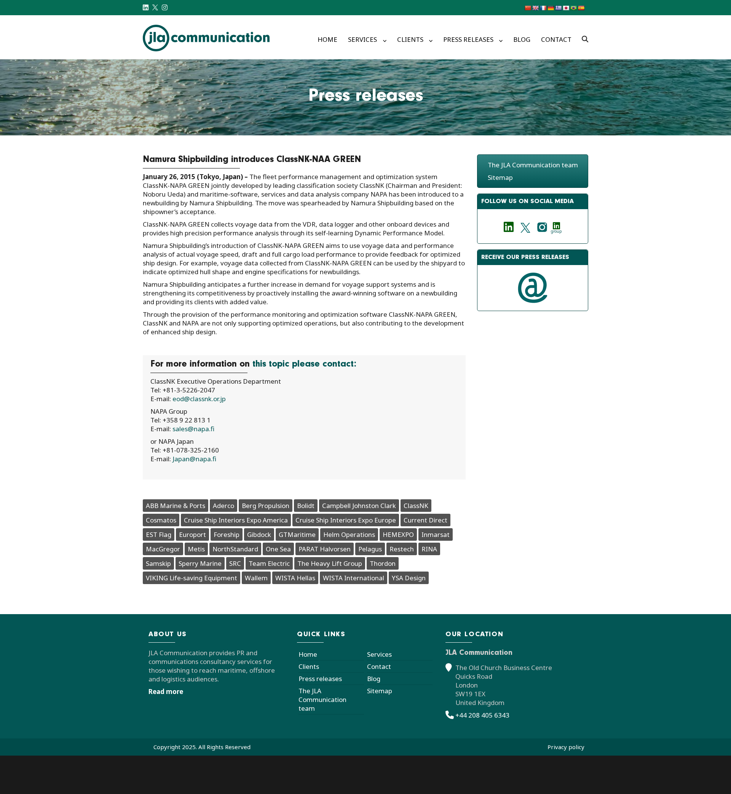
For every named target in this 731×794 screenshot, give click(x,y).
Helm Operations (349, 534)
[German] (550, 8)
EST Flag (158, 534)
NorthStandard (235, 549)
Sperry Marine (200, 563)
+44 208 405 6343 (482, 715)
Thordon (383, 563)
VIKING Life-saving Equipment (191, 577)
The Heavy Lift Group (329, 563)
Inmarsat (435, 534)
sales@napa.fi (196, 428)
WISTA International (353, 577)
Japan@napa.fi (194, 458)
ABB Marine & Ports (175, 505)
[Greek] (558, 8)
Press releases (468, 39)
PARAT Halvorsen (324, 549)
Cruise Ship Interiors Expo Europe (345, 520)
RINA (429, 549)
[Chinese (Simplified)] (527, 8)
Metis (196, 549)
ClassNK (416, 505)
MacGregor (163, 549)
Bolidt (305, 505)
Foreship (226, 534)
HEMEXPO (398, 534)
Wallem (256, 577)
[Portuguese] (573, 8)
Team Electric (269, 563)
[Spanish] (581, 8)
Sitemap (500, 177)
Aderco (223, 505)
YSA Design (409, 577)
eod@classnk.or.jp (199, 398)
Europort (192, 534)
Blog (521, 39)
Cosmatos (161, 520)
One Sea (278, 549)
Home (327, 39)
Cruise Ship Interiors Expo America (236, 520)
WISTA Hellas (295, 577)
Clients (410, 39)
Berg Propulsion (265, 505)
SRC (235, 563)
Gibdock (259, 534)
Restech (401, 549)
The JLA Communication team (533, 164)
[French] (542, 8)
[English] (535, 8)
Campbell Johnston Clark (359, 505)
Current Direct (425, 520)
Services (362, 39)
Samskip (158, 563)
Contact (556, 39)
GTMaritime (297, 534)
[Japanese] (565, 8)
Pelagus (370, 549)
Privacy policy (565, 747)
